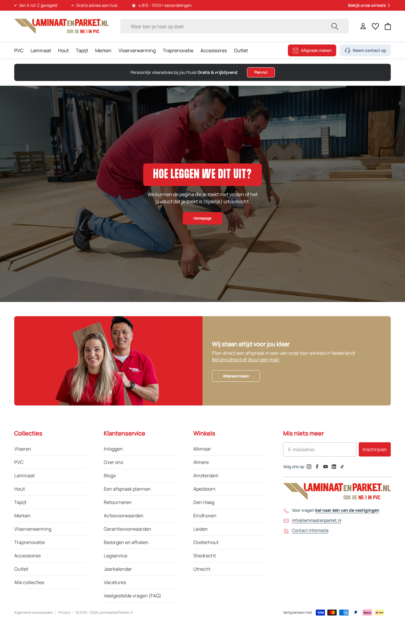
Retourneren (118, 502)
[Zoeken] (334, 26)
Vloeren (22, 449)
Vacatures (115, 582)
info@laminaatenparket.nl (316, 520)
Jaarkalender (118, 569)
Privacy (64, 612)
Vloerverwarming (137, 50)
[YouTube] (325, 466)
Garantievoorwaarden (127, 529)
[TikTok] (342, 466)
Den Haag (203, 502)
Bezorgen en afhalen (126, 542)
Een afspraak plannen (127, 489)
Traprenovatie (178, 50)
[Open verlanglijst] (375, 26)
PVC (18, 50)
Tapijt (82, 50)
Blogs (110, 475)
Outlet (241, 50)
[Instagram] (309, 466)
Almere (201, 462)
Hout (63, 50)
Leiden (200, 529)
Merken (103, 50)
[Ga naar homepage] (61, 26)
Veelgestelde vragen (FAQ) (132, 595)
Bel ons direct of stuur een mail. (246, 359)
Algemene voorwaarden (33, 612)
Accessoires (213, 50)
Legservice (115, 555)
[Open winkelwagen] (388, 26)
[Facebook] (317, 466)
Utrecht (201, 569)
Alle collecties (29, 582)
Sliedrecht (204, 555)
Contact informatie (310, 530)
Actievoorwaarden (123, 515)
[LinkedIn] (333, 466)
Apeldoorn (204, 489)
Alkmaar (202, 449)
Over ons (113, 462)
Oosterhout (206, 542)
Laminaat (41, 50)
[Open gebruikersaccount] (363, 26)
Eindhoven (204, 515)
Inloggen (113, 449)
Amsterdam (206, 475)
